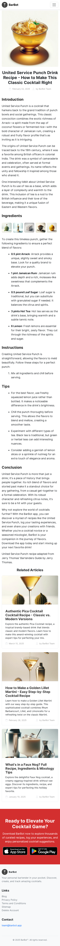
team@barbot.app (12, 925)
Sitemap (6, 906)
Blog (4, 896)
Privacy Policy (9, 899)
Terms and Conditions (14, 903)
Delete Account (10, 910)
